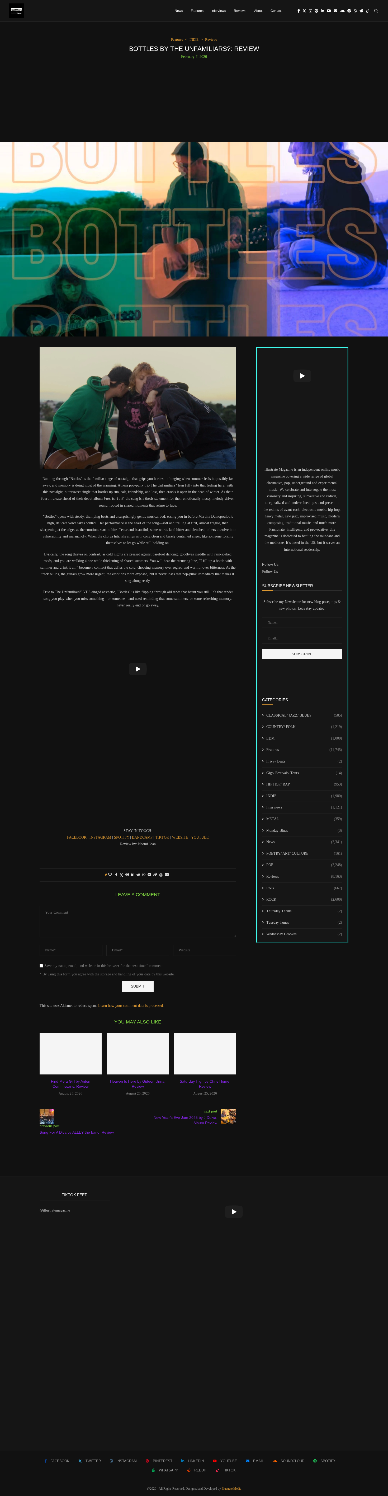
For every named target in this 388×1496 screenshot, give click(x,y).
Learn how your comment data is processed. (131, 1006)
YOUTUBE (200, 837)
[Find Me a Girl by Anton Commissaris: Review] (71, 1053)
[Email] (335, 10)
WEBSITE (181, 837)
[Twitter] (304, 10)
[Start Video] (138, 669)
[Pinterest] (316, 10)
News (179, 11)
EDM (304, 738)
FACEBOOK (77, 837)
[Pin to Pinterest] (127, 875)
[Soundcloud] (342, 10)
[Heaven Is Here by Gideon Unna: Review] (138, 1053)
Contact (276, 11)
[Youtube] (329, 10)
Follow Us (270, 572)
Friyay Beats (304, 761)
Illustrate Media (231, 1488)
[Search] (376, 10)
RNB (304, 888)
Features (197, 11)
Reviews (240, 11)
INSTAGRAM (100, 837)
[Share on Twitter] (121, 875)
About (258, 11)
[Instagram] (310, 10)
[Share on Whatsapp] (143, 875)
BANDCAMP (142, 837)
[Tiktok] (368, 10)
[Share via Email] (167, 875)
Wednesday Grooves (304, 934)
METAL (304, 819)
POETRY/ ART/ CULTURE (304, 853)
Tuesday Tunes (304, 922)
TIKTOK (162, 837)
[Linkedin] (322, 10)
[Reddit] (361, 10)
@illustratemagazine (55, 1210)
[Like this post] (110, 875)
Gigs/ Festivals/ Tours (304, 773)
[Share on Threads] (161, 875)
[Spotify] (349, 10)
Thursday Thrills (304, 911)
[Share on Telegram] (149, 875)
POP (304, 865)
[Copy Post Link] (155, 875)
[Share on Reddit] (138, 875)
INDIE (304, 796)
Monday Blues (304, 831)
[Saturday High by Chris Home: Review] (205, 1053)
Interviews (218, 11)
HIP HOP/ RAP (304, 784)
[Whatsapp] (355, 10)
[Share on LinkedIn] (132, 875)
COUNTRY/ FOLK (304, 727)
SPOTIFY (122, 837)
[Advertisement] (194, 98)
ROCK (304, 899)
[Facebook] (298, 10)
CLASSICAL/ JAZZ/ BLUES (304, 715)
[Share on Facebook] (116, 875)
